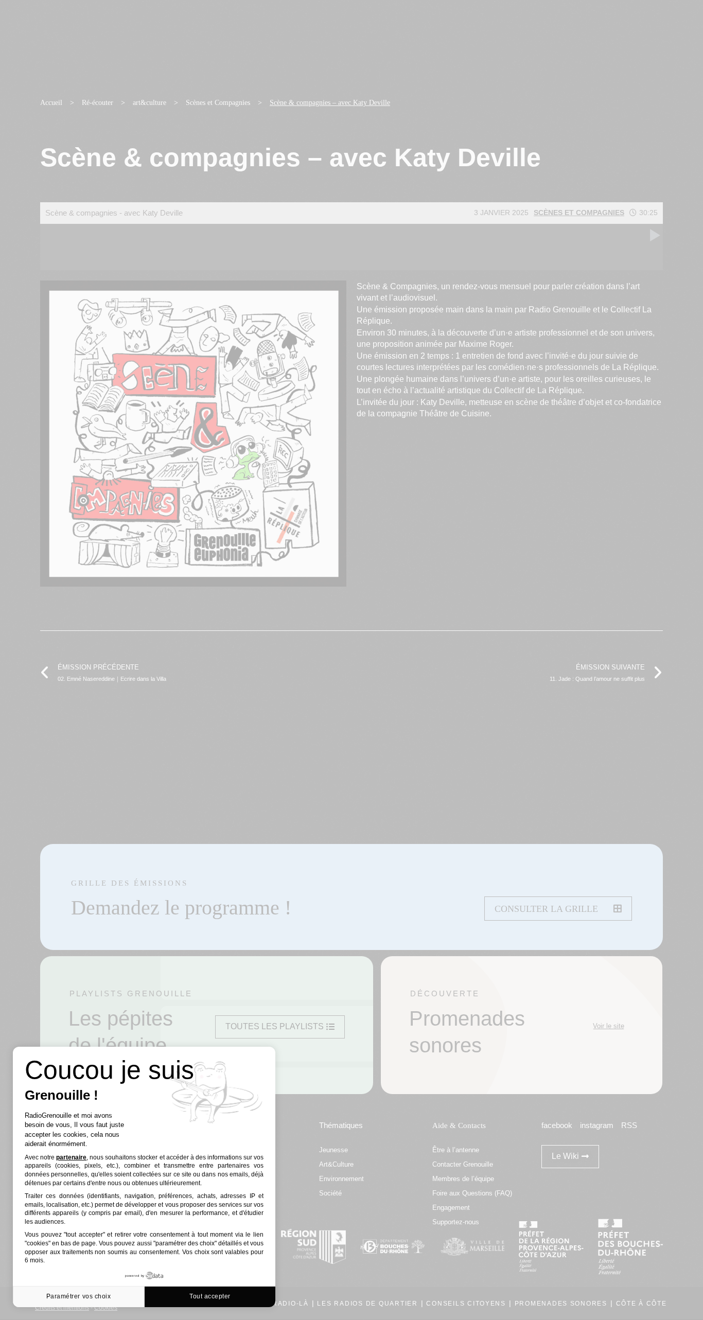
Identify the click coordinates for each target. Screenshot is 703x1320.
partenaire (71, 1157)
